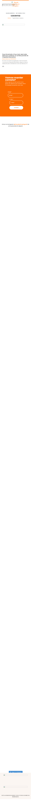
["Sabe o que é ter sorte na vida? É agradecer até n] (3, 307)
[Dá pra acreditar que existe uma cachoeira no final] (9, 201)
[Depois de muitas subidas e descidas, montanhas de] (3, 627)
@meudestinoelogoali (20, 124)
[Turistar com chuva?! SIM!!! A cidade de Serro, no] (22, 208)
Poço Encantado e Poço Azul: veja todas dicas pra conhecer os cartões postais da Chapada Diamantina (15, 55)
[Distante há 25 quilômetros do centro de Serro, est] (15, 273)
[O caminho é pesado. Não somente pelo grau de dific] (28, 244)
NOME (10, 92)
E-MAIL (11, 99)
